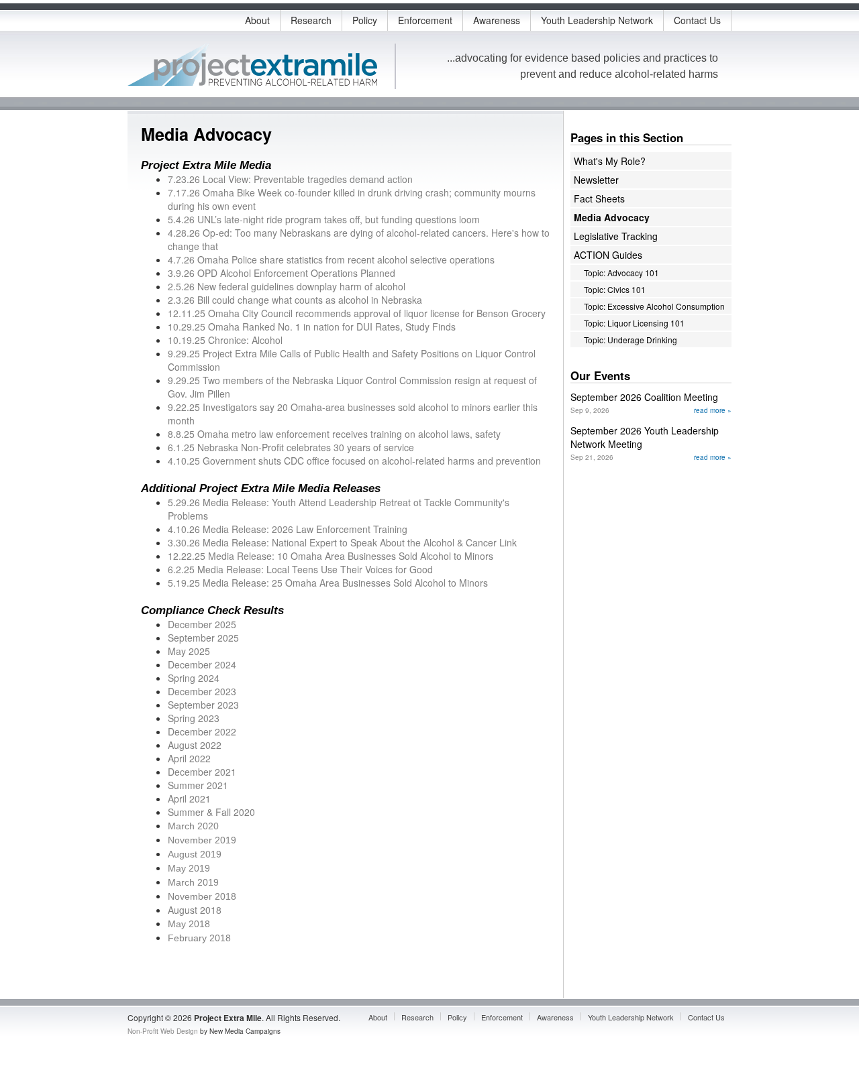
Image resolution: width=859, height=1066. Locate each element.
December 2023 (202, 691)
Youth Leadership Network (597, 20)
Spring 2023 (193, 718)
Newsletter (596, 179)
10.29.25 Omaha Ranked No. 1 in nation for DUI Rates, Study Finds (312, 326)
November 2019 (202, 840)
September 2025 (203, 637)
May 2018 (189, 924)
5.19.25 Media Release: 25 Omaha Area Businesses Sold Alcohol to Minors (328, 582)
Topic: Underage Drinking (630, 339)
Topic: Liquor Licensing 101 (634, 323)
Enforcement (425, 20)
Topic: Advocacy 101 (621, 272)
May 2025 (189, 651)
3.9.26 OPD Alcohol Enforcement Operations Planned (281, 273)
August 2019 (194, 854)
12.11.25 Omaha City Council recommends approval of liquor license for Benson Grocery (357, 313)
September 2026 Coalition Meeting (644, 397)
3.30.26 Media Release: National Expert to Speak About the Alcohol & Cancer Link (342, 542)
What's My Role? (610, 161)
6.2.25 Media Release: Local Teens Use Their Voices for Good (300, 569)
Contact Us (697, 20)
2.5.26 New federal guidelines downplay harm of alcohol (286, 286)
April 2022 (189, 758)
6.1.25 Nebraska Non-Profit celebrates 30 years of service (291, 447)
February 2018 (199, 938)
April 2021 (189, 798)
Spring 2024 (193, 678)
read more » (712, 410)
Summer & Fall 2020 (211, 812)
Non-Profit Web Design (163, 1031)
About (257, 20)
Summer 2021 (198, 785)
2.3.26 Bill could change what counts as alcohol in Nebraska (295, 299)
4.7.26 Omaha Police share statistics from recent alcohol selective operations (331, 259)
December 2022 (202, 731)
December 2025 (202, 624)
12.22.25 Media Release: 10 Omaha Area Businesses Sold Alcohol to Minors (330, 555)
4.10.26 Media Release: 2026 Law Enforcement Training (287, 529)
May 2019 (189, 868)
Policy (364, 20)
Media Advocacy (612, 217)
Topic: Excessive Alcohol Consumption (654, 306)
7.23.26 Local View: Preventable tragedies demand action (290, 179)
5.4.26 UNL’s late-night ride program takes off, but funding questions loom (324, 219)
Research (311, 20)
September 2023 (203, 704)
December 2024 (202, 664)
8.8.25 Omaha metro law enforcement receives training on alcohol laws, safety (334, 433)
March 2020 (193, 826)
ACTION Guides (608, 254)
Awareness (496, 20)
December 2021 (202, 771)
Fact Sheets (599, 198)
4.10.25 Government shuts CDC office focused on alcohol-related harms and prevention (354, 460)
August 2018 (194, 909)
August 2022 (194, 745)
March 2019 (193, 882)
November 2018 (202, 896)
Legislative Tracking (616, 236)
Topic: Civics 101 (615, 289)
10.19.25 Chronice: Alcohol (225, 340)
